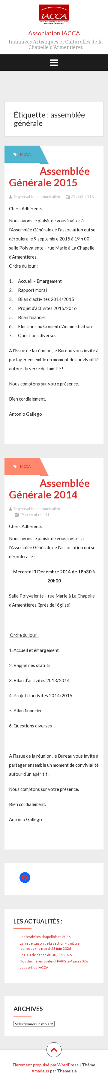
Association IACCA (54, 33)
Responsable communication (36, 196)
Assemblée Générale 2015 (49, 176)
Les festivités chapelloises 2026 (45, 936)
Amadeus (40, 1070)
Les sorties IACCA (34, 967)
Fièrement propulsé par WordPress (46, 1064)
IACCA (25, 154)
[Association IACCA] (54, 17)
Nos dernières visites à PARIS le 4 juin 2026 (54, 961)
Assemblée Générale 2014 (49, 488)
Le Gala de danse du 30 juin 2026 (46, 954)
